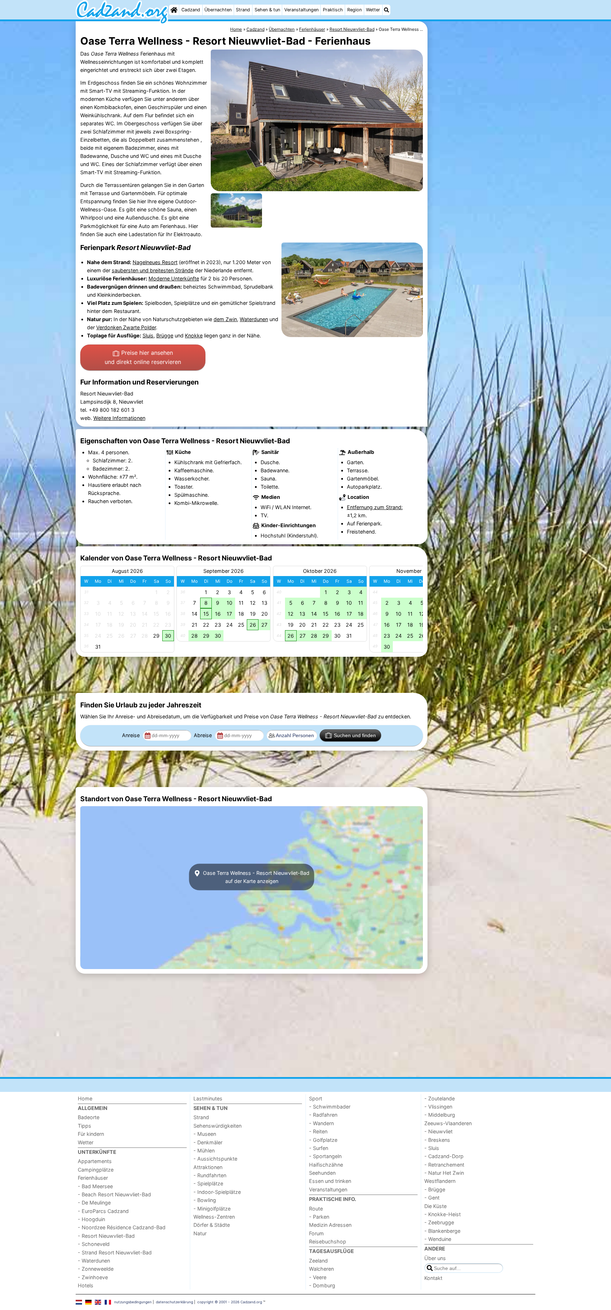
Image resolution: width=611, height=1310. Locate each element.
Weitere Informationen (119, 418)
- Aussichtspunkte (215, 1159)
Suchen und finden (355, 735)
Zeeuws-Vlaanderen (448, 1123)
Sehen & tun (267, 9)
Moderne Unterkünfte (174, 278)
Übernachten (218, 9)
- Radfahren (323, 1115)
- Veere (317, 1277)
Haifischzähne (326, 1165)
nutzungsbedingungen (133, 1302)
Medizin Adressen (330, 1225)
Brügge (164, 335)
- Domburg (322, 1285)
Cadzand (190, 9)
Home (85, 1098)
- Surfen (318, 1148)
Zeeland (318, 1261)
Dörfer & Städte (211, 1225)
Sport (315, 1098)
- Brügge (434, 1189)
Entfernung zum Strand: (375, 507)
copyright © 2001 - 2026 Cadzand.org (229, 1302)
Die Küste (435, 1206)
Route (316, 1209)
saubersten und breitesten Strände (152, 270)
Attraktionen (207, 1167)
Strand (243, 9)
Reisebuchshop (327, 1241)
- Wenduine (437, 1239)
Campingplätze (96, 1170)
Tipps (84, 1126)
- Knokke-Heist (442, 1214)
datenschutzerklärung (174, 1302)
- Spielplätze (208, 1183)
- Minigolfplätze (212, 1209)
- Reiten (318, 1131)
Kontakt (433, 1278)
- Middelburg (439, 1115)
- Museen (204, 1134)
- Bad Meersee (95, 1186)
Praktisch (333, 9)
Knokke (194, 335)
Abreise (203, 735)
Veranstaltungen (301, 9)
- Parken (319, 1217)
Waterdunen (254, 319)
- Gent (432, 1198)
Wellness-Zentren (214, 1217)
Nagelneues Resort (155, 262)
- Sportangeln (325, 1156)
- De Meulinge (94, 1203)
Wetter (373, 9)
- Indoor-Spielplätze (217, 1192)
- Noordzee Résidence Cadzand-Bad (121, 1227)
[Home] (174, 10)
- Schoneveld (94, 1244)
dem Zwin (225, 319)
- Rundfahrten (209, 1175)
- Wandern (321, 1123)
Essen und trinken (330, 1181)
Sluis (147, 335)
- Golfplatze (323, 1140)
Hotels (85, 1285)
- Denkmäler (207, 1142)
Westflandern (439, 1181)
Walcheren (321, 1269)
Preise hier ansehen (143, 357)
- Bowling (204, 1200)
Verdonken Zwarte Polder (126, 327)
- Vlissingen (438, 1107)
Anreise (131, 735)
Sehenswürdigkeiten (217, 1126)
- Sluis (431, 1148)
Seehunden (322, 1173)
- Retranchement (444, 1165)
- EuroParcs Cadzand (103, 1211)
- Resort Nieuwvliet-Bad (106, 1236)
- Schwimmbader (329, 1107)
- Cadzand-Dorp (444, 1156)
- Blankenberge (442, 1231)
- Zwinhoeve (93, 1277)
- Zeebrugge (439, 1222)
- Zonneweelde (96, 1269)
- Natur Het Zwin (444, 1173)
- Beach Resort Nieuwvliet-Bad (114, 1194)
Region (354, 9)
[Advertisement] (482, 184)
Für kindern (91, 1134)
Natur (199, 1233)
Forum (316, 1233)
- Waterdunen (94, 1261)
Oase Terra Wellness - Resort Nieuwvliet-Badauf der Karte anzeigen (255, 877)
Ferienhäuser (93, 1178)
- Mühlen (204, 1150)
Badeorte (88, 1117)
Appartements (95, 1161)
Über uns (435, 1258)
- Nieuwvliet (438, 1131)
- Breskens (437, 1140)
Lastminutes (207, 1098)
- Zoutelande (439, 1098)
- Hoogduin (91, 1219)
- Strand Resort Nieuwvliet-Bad (115, 1252)
